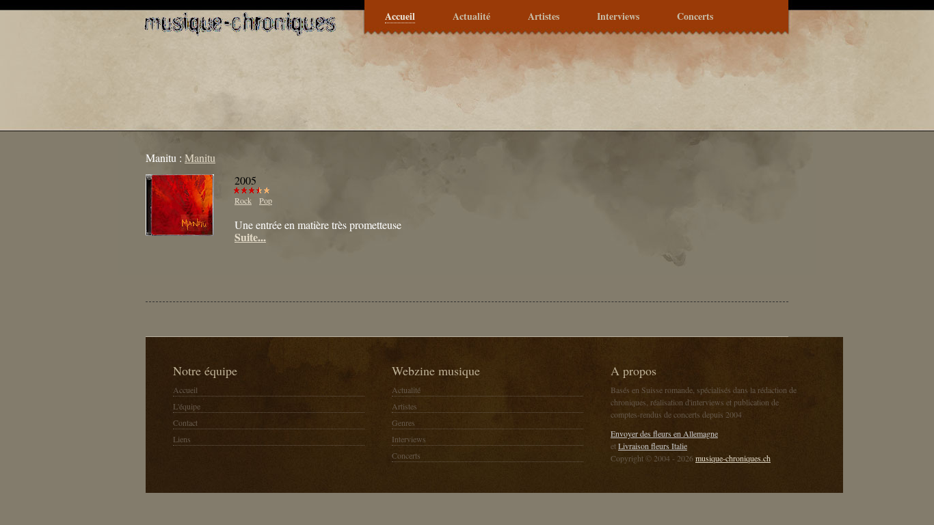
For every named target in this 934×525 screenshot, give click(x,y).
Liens (182, 438)
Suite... (250, 237)
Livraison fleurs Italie (652, 445)
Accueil (400, 16)
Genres (403, 422)
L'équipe (186, 406)
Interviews (618, 16)
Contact (185, 422)
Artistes (543, 16)
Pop (265, 200)
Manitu (200, 157)
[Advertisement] (306, 270)
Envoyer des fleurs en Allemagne (664, 433)
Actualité (471, 16)
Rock (243, 200)
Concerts (695, 16)
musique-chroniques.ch (733, 458)
